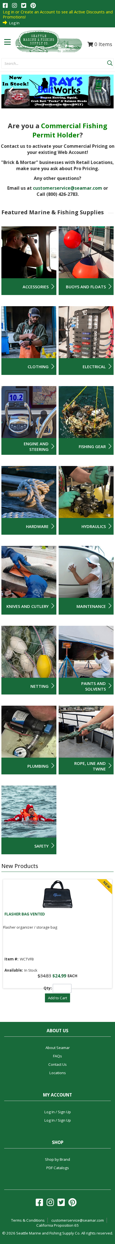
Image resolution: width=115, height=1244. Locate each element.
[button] (109, 62)
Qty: (48, 987)
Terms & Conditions (28, 1220)
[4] (65, 104)
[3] (57, 104)
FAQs (57, 1056)
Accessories (36, 286)
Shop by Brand (57, 1159)
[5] (72, 104)
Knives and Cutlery (27, 606)
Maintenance (91, 606)
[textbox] (51, 63)
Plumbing (38, 766)
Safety (41, 846)
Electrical (94, 366)
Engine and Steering (36, 446)
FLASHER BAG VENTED (24, 914)
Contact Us (57, 1064)
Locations (57, 1072)
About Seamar (57, 1047)
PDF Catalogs (57, 1167)
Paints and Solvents (93, 686)
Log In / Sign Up (57, 1111)
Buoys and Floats (86, 286)
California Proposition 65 (57, 1225)
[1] (42, 104)
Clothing (38, 366)
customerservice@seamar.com (67, 188)
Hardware (37, 526)
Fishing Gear (92, 446)
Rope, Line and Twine (90, 766)
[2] (50, 104)
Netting (39, 686)
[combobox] (54, 63)
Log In (14, 22)
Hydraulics (94, 526)
